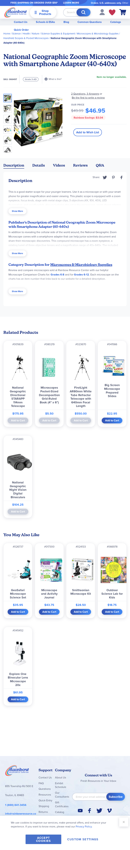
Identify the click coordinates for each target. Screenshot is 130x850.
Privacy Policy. (84, 826)
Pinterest (113, 177)
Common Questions (90, 22)
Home (6, 33)
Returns (43, 812)
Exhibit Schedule (60, 785)
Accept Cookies (43, 839)
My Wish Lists (112, 12)
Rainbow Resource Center (17, 771)
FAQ (41, 783)
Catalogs (115, 22)
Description (13, 165)
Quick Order (21, 30)
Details (38, 165)
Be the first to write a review (88, 97)
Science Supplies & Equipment (58, 33)
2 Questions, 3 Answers (85, 94)
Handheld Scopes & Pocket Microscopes (26, 38)
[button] (102, 12)
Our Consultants (62, 795)
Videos (59, 165)
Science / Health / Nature (25, 33)
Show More (17, 211)
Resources (45, 795)
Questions (45, 789)
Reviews (80, 165)
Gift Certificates (61, 804)
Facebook (121, 177)
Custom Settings (82, 839)
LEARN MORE (71, 3)
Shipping (44, 806)
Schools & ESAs (45, 22)
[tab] (13, 166)
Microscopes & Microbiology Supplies (97, 33)
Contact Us (20, 22)
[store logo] (15, 12)
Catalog (59, 812)
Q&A (100, 165)
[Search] (83, 12)
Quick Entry (45, 800)
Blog (66, 22)
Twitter (105, 177)
